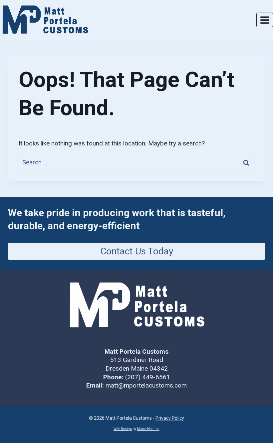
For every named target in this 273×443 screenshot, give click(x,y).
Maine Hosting (148, 429)
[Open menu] (264, 20)
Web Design (123, 429)
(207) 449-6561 (147, 377)
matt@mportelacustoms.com (146, 385)
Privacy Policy (169, 418)
